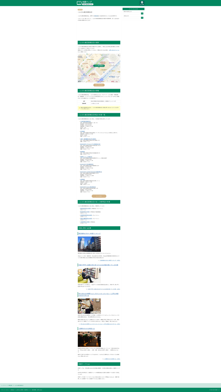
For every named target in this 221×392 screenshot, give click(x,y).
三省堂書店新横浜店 (85, 121)
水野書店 (82, 179)
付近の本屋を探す (99, 84)
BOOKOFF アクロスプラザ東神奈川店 (90, 144)
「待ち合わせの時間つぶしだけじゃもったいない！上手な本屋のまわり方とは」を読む (100, 324)
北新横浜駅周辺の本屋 (86, 215)
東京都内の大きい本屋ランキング (90, 233)
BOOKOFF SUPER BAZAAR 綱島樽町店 (91, 172)
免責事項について (27, 389)
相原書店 (82, 151)
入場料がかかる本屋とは (87, 328)
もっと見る (99, 196)
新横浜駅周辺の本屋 (85, 208)
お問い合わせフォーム (114, 50)
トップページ (4, 385)
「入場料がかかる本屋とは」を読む (112, 358)
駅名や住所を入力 (128, 11)
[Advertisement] (99, 30)
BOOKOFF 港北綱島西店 (86, 164)
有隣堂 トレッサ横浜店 (86, 156)
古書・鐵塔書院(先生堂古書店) (88, 139)
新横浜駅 (80, 9)
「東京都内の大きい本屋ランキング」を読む (109, 260)
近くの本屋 (142, 4)
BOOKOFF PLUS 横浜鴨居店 (88, 187)
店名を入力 (126, 15)
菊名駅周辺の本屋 (84, 211)
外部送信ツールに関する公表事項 (17, 389)
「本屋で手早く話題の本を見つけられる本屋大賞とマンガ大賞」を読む (103, 289)
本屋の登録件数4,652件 (88, 4)
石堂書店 (82, 131)
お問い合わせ (39, 389)
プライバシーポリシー (5, 389)
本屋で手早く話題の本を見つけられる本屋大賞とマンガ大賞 (98, 265)
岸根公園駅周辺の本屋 (86, 218)
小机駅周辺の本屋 (84, 222)
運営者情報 (34, 389)
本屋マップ (87, 2)
